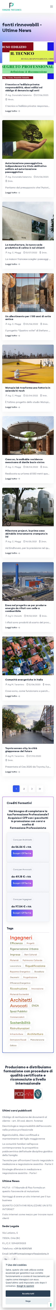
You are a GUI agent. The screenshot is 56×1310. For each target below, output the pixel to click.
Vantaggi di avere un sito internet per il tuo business (26, 1198)
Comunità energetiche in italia (24, 679)
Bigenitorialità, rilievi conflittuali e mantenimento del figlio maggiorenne (23, 1136)
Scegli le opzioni (25, 1286)
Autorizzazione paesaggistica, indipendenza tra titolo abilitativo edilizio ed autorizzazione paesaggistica (26, 167)
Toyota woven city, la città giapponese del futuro (21, 750)
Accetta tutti (28, 1293)
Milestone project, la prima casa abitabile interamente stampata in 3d (26, 533)
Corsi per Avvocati (22, 869)
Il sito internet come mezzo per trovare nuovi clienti (27, 1216)
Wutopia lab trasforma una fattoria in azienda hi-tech (27, 389)
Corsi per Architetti (22, 839)
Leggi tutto (11, 111)
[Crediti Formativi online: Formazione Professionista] (11, 6)
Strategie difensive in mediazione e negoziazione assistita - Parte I (21, 1171)
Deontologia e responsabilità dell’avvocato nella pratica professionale (27, 1127)
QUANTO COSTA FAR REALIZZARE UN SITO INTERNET (27, 1207)
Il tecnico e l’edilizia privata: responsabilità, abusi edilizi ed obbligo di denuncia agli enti (23, 87)
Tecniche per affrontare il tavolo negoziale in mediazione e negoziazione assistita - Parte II (27, 1162)
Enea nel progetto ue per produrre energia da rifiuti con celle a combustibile (25, 608)
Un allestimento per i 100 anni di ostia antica (28, 318)
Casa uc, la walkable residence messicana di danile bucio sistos (25, 461)
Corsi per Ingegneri (22, 899)
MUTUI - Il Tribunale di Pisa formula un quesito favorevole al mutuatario (23, 1189)
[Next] (32, 788)
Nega (28, 1301)
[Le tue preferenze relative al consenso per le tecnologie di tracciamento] (51, 1305)
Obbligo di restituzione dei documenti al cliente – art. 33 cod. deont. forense (24, 1118)
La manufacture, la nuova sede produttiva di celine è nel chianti (25, 246)
